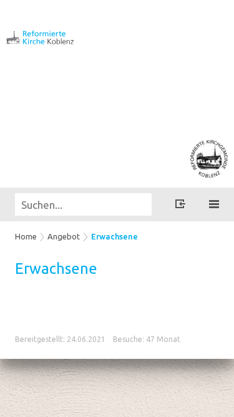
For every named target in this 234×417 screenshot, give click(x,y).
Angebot (63, 236)
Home (26, 236)
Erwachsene (114, 236)
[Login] (180, 206)
